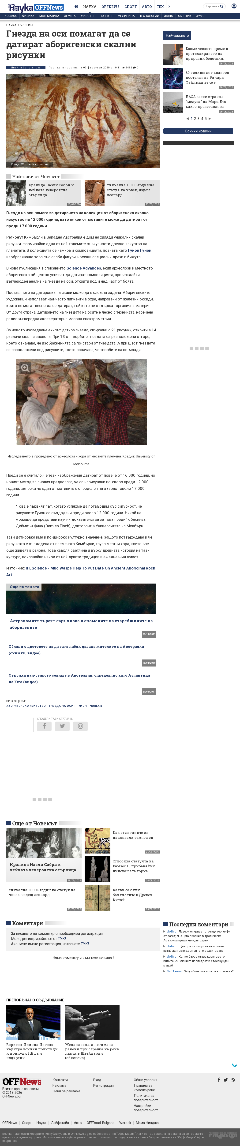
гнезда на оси (61, 706)
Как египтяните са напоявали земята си (133, 835)
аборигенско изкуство (26, 706)
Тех (160, 6)
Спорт (130, 6)
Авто (147, 6)
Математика (49, 16)
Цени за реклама (66, 1091)
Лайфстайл (60, 1123)
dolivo (172, 931)
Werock (125, 1123)
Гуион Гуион (139, 250)
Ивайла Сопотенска (26, 67)
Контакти (60, 1080)
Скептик (184, 16)
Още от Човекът (34, 823)
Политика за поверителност (146, 1098)
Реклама (59, 1085)
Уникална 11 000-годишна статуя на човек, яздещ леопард (130, 190)
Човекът (106, 16)
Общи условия (145, 1080)
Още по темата (24, 586)
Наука (90, 6)
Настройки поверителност (146, 1108)
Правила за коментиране (144, 1087)
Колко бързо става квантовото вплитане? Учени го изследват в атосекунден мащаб (196, 961)
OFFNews (9, 1123)
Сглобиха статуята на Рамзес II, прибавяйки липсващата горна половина (134, 868)
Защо (168, 16)
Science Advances (84, 268)
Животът (88, 16)
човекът (97, 706)
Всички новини (198, 131)
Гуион (82, 706)
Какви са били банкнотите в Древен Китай (133, 895)
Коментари (27, 923)
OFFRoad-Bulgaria (100, 1123)
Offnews (110, 6)
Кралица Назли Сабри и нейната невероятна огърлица (51, 190)
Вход (97, 1080)
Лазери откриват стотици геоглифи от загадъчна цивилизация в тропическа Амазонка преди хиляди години (196, 936)
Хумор (201, 16)
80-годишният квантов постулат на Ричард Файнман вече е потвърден (207, 80)
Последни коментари (198, 924)
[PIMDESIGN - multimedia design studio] (221, 1137)
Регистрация (103, 1085)
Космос (11, 16)
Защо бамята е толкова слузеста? (209, 971)
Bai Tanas (174, 971)
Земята (70, 16)
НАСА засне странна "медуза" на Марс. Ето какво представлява (206, 101)
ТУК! (85, 944)
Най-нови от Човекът (36, 176)
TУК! (62, 938)
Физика (28, 16)
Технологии (149, 16)
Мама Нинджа (147, 1123)
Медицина (126, 16)
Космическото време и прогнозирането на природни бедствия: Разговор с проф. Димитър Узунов (207, 58)
